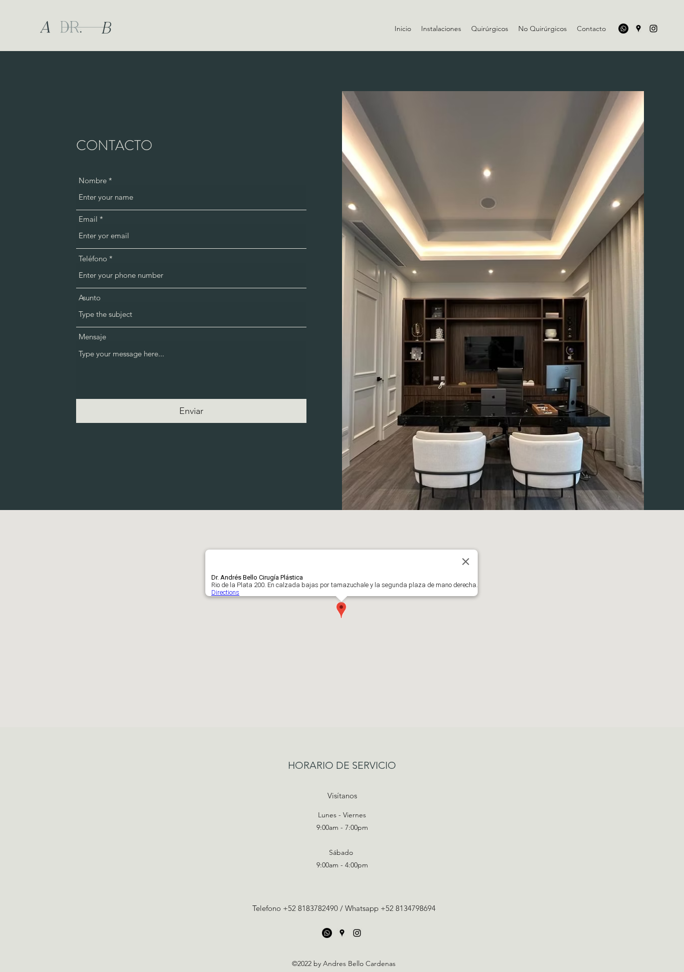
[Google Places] (638, 29)
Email (88, 219)
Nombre (93, 180)
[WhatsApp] (623, 29)
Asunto (90, 297)
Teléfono (93, 258)
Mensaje (92, 336)
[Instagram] (653, 29)
